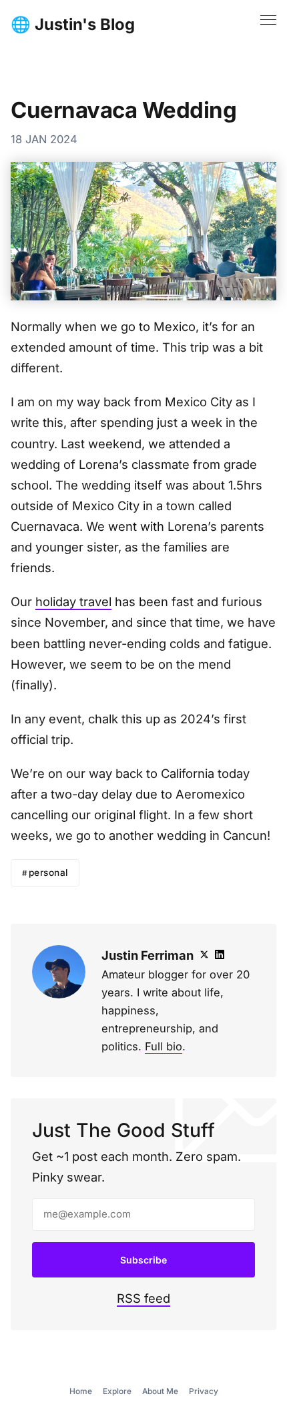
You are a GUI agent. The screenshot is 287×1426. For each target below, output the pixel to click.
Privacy (203, 1391)
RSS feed (143, 1298)
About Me (160, 1391)
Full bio (163, 1046)
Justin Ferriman (147, 955)
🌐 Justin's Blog (73, 24)
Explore (117, 1391)
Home (80, 1391)
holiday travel (73, 601)
